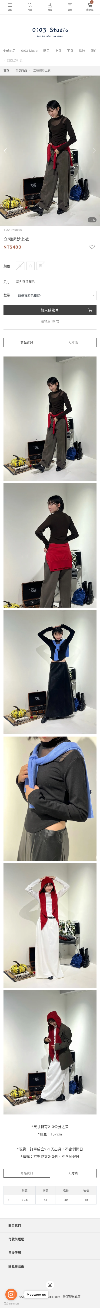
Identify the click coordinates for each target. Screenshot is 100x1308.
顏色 (6, 266)
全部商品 (9, 50)
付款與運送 (16, 1239)
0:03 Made (29, 50)
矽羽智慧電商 (71, 1296)
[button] (5, 151)
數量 (6, 295)
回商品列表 (15, 60)
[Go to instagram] (11, 1294)
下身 (70, 50)
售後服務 (14, 1252)
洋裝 (82, 50)
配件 (94, 50)
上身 (58, 50)
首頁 (6, 70)
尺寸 (6, 282)
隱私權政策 (16, 1266)
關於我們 (14, 1225)
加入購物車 (50, 310)
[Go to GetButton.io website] (11, 1303)
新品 (46, 50)
